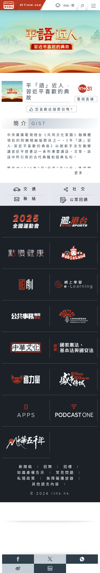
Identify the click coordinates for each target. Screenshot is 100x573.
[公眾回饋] (63, 200)
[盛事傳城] (73, 379)
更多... (81, 173)
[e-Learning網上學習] (73, 284)
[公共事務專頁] (26, 316)
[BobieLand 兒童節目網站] (73, 253)
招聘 (49, 467)
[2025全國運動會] (26, 221)
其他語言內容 (47, 484)
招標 (69, 467)
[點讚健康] (26, 253)
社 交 (79, 189)
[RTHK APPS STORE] (26, 410)
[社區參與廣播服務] (73, 316)
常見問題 (66, 473)
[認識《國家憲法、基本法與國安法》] (73, 347)
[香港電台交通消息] (17, 189)
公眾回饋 (79, 200)
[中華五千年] (26, 442)
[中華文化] (26, 347)
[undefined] (58, 5)
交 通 (30, 189)
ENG (66, 5)
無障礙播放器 (62, 478)
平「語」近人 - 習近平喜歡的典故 (48, 92)
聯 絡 (30, 199)
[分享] (66, 189)
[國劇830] (26, 284)
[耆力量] (26, 379)
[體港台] (73, 221)
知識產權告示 (32, 473)
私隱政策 (27, 478)
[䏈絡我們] (17, 199)
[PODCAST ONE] (73, 410)
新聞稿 (27, 467)
